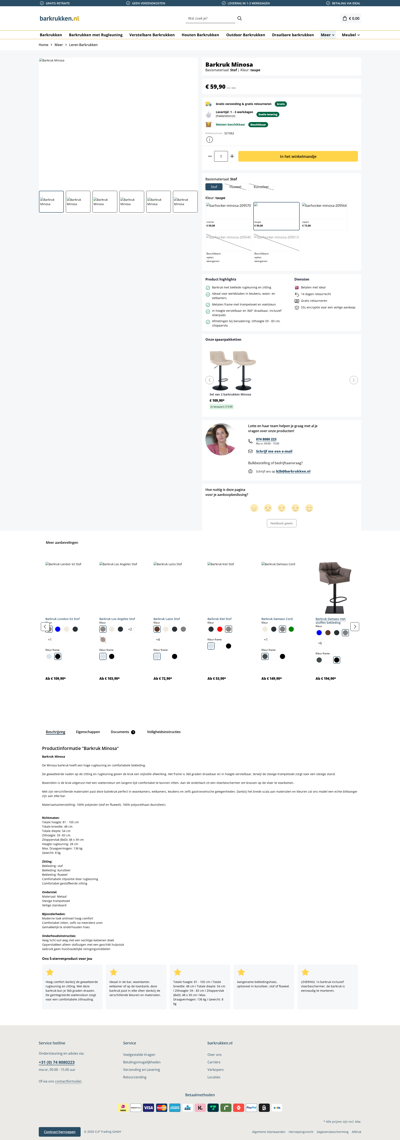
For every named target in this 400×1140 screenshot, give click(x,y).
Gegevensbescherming (333, 1132)
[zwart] (57, 656)
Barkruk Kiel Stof (219, 619)
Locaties (214, 1077)
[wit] (165, 656)
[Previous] (209, 380)
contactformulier (68, 1081)
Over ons (215, 1054)
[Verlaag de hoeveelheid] (209, 156)
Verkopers (216, 1069)
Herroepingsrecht (301, 1132)
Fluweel (238, 187)
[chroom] (48, 656)
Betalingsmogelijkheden (142, 1062)
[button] (209, 139)
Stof (214, 187)
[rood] (219, 629)
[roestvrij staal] (265, 656)
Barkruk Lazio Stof (167, 619)
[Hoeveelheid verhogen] (232, 156)
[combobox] (210, 18)
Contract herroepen (59, 1132)
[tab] (55, 731)
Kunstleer (264, 187)
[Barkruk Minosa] (118, 122)
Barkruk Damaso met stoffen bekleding (331, 621)
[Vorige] (45, 626)
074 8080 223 (266, 439)
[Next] (354, 380)
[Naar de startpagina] (59, 18)
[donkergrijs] (75, 629)
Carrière (214, 1062)
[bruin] (157, 629)
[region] (200, 627)
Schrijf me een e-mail (274, 451)
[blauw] (57, 629)
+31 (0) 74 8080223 (57, 1062)
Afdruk (356, 1132)
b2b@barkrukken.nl (293, 471)
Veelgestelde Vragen (139, 1054)
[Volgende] (354, 626)
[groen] (291, 629)
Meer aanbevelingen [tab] (62, 542)
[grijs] (183, 629)
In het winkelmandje (298, 156)
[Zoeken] (239, 18)
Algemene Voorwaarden (268, 1132)
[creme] (66, 629)
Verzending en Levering (141, 1069)
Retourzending (134, 1077)
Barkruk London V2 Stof (62, 619)
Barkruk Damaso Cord (277, 619)
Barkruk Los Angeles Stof (117, 619)
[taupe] (102, 629)
